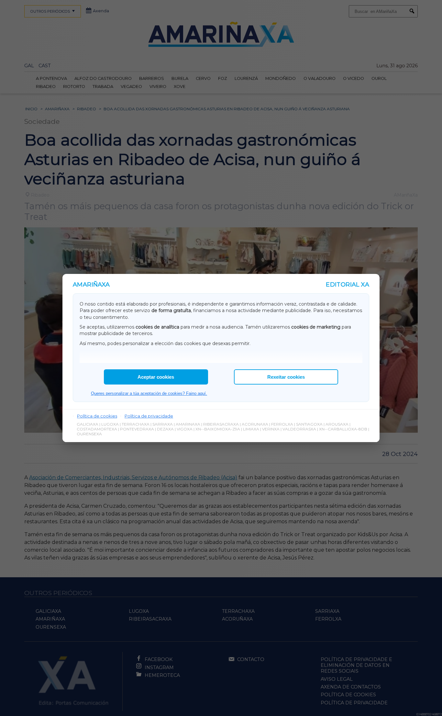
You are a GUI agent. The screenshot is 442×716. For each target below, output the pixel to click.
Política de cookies (97, 415)
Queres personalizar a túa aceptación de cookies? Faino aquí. (149, 393)
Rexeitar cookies (286, 377)
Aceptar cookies (156, 377)
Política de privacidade (149, 415)
